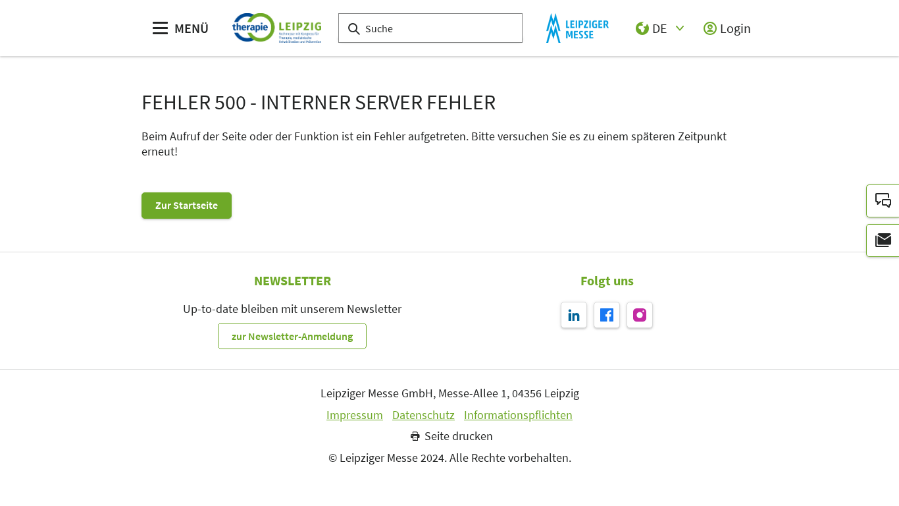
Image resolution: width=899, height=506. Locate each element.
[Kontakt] (882, 200)
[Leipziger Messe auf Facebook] (607, 315)
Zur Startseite (186, 204)
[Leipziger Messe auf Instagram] (640, 315)
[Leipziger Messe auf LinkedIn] (574, 315)
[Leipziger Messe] (577, 28)
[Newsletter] (882, 240)
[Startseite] (277, 28)
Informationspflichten (518, 415)
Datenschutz (423, 415)
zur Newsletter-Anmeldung (292, 336)
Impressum (354, 415)
